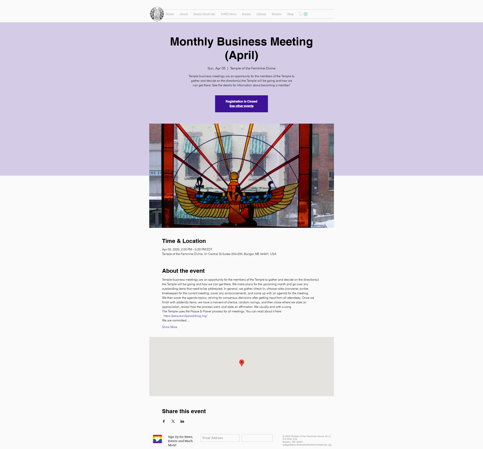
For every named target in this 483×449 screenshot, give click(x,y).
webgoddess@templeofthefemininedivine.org (307, 444)
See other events (241, 106)
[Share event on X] (173, 421)
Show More (169, 327)
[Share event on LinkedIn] (182, 421)
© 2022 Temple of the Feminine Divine (307, 436)
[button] (184, 14)
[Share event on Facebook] (164, 421)
